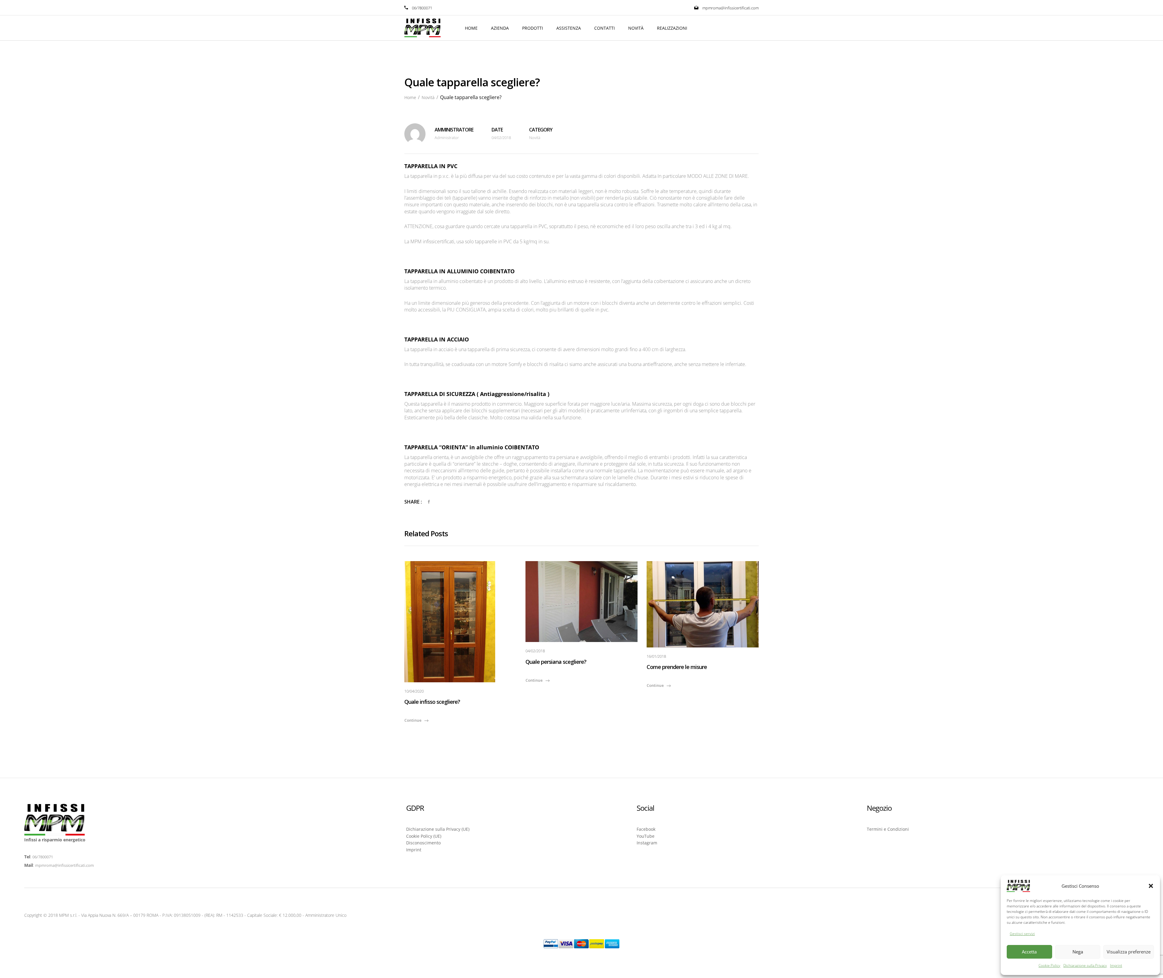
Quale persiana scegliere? (555, 661)
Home (471, 28)
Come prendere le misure (677, 666)
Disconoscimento (423, 843)
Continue (413, 720)
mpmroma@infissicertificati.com (730, 8)
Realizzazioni (672, 28)
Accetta (1029, 952)
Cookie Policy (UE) (423, 836)
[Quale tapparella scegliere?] (429, 501)
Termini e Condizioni (888, 829)
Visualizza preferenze (1129, 952)
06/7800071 (42, 857)
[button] (1151, 886)
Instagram (647, 843)
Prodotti (532, 28)
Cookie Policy (1049, 965)
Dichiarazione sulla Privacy (1085, 965)
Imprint (1116, 965)
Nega (1077, 952)
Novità (636, 28)
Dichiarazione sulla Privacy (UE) (437, 829)
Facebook (646, 829)
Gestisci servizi (1022, 933)
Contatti (604, 28)
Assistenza (568, 28)
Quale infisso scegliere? (432, 701)
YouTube (645, 836)
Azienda (500, 28)
